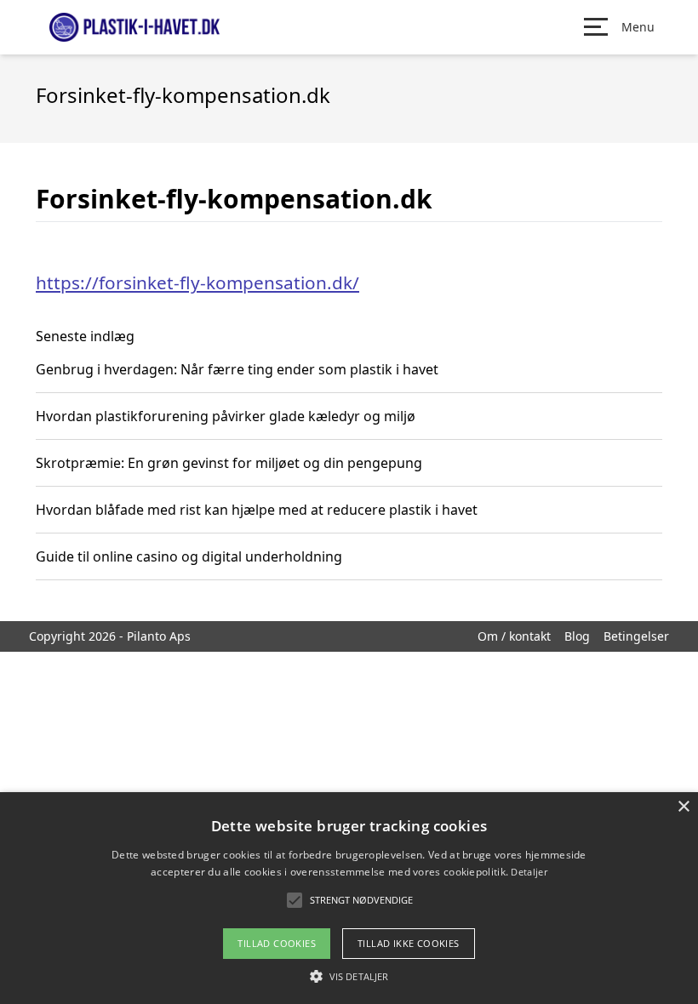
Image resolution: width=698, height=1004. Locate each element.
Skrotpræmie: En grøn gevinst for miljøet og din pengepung (229, 463)
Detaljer (528, 871)
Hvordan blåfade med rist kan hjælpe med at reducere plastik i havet (257, 509)
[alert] (349, 898)
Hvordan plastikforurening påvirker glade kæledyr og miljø (225, 416)
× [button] (683, 807)
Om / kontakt (514, 636)
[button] (349, 975)
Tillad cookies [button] (276, 943)
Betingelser (636, 636)
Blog (577, 636)
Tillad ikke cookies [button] (409, 943)
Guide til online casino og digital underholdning (189, 556)
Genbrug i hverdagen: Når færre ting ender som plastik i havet (237, 369)
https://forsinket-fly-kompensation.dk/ (197, 282)
